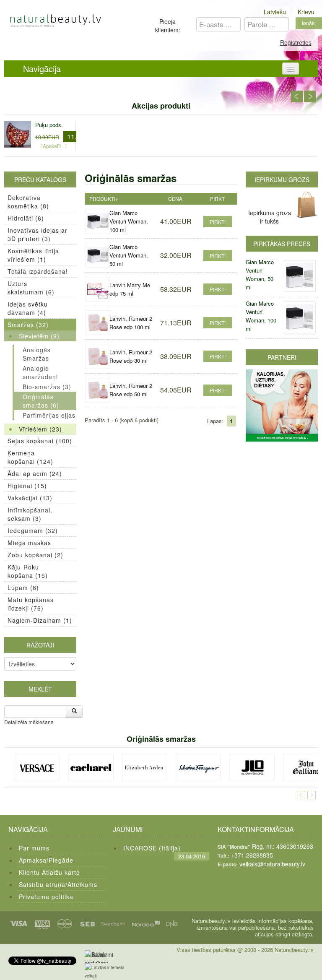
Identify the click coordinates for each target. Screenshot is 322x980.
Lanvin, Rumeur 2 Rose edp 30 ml (130, 356)
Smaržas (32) (28, 324)
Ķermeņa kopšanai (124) (30, 457)
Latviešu (275, 12)
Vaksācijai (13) (30, 498)
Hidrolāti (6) (26, 218)
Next (310, 96)
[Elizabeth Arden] (144, 768)
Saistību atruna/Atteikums (58, 884)
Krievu (306, 12)
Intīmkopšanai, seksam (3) (30, 514)
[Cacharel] (91, 768)
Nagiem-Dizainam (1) (40, 620)
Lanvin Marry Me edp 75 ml (129, 289)
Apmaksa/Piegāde (46, 860)
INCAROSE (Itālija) (152, 848)
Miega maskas (29, 542)
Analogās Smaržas (37, 354)
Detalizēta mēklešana (29, 721)
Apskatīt (52, 145)
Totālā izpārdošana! (38, 271)
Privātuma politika (46, 896)
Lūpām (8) (23, 587)
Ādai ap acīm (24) (35, 473)
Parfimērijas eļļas (49, 415)
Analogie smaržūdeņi (40, 372)
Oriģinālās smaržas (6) (41, 401)
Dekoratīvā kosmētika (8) (28, 201)
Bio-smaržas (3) (47, 386)
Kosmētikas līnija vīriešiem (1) (33, 255)
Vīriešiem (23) (40, 429)
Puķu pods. (49, 125)
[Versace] (37, 768)
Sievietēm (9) (39, 336)
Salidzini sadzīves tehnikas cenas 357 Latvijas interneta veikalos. (98, 956)
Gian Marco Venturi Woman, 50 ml (128, 255)
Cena (175, 198)
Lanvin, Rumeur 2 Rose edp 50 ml (130, 390)
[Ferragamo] (198, 768)
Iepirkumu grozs (281, 179)
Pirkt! (218, 221)
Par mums (34, 848)
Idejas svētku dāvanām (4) (28, 308)
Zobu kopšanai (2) (35, 555)
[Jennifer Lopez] (252, 768)
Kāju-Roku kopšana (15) (28, 571)
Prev (297, 96)
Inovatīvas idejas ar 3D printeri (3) (38, 234)
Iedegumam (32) (33, 530)
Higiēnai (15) (27, 485)
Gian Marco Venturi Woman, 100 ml (128, 221)
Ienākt (309, 22)
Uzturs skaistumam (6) (31, 287)
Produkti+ (103, 198)
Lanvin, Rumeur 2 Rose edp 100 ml (130, 323)
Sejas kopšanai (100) (40, 441)
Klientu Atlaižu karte (49, 872)
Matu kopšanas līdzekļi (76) (31, 603)
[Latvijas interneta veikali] (110, 971)
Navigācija (42, 68)
